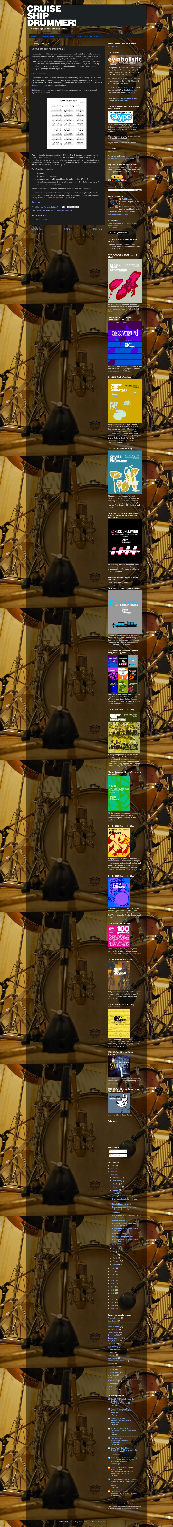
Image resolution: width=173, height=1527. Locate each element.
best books (112, 1347)
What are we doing (119, 1245)
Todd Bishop (127, 199)
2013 (113, 1290)
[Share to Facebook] (75, 207)
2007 (113, 1302)
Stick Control (113, 1332)
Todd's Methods (114, 1338)
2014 (113, 1287)
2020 (113, 1268)
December (117, 1177)
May (114, 1252)
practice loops (113, 1372)
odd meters (112, 1358)
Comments (115, 1155)
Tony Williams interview (121, 1204)
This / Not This (114, 1335)
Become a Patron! (114, 47)
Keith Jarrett (113, 1324)
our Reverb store (121, 100)
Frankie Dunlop (114, 1318)
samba (110, 1378)
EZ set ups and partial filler (122, 1237)
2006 (113, 1306)
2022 (113, 1172)
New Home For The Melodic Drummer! (124, 1493)
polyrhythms (113, 1366)
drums (110, 1352)
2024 (113, 1165)
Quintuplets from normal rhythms (125, 1196)
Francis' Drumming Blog (120, 1409)
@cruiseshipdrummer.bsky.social (121, 158)
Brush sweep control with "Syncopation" (120, 1441)
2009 (113, 1299)
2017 (113, 1277)
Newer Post (37, 229)
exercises (49, 210)
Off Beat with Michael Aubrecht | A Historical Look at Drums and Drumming (124, 1481)
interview (111, 1355)
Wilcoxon (111, 1344)
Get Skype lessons (65, 36)
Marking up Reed (118, 1220)
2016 (113, 1281)
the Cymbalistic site (127, 98)
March (115, 1258)
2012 (113, 1293)
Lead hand (116, 1212)
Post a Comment (41, 219)
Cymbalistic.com (130, 90)
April (115, 1255)
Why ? (90, 36)
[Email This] (68, 207)
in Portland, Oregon (122, 223)
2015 (113, 1284)
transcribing (113, 1386)
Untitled (113, 1485)
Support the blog (47, 36)
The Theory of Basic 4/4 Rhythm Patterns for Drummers (122, 1461)
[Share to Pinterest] (77, 207)
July (114, 1193)
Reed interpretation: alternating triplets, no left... (124, 1224)
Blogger (111, 1522)
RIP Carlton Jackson (120, 1234)
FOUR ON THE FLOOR (119, 1428)
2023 (113, 1169)
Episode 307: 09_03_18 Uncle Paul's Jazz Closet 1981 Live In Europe (124, 1451)
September (117, 1187)
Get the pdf (36, 202)
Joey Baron (112, 1321)
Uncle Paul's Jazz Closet (120, 1448)
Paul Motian (112, 1330)
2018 (113, 1274)
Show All (139, 1498)
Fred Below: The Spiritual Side (121, 1403)
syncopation (113, 1381)
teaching (111, 1383)
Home (33, 36)
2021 (113, 1175)
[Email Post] (63, 207)
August (116, 1190)
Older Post (97, 229)
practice (111, 1369)
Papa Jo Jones (114, 1327)
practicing (112, 1375)
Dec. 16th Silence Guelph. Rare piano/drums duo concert (122, 1472)
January (116, 1264)
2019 (113, 1271)
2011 (113, 1296)
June (115, 1249)
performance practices (117, 1361)
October (116, 1184)
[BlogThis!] (70, 207)
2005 (113, 1309)
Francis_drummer (118, 1419)
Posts (113, 1151)
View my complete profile (118, 214)
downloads (41, 210)
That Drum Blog (117, 1438)
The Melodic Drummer (119, 1491)
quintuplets (69, 210)
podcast (111, 1364)
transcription (113, 1389)
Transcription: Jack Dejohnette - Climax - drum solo (124, 1208)
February (116, 1261)
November (117, 1181)
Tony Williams (113, 1341)
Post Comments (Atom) (50, 234)
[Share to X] (72, 207)
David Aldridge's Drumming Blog (124, 1458)
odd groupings (59, 210)
